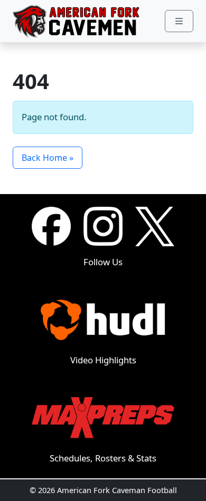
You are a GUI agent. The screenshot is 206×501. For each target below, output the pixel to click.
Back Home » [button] (47, 157)
